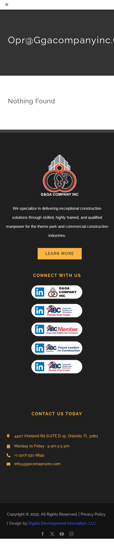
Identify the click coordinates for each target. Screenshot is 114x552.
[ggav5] (57, 286)
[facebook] (43, 534)
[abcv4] (57, 360)
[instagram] (71, 534)
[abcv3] (57, 304)
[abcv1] (57, 323)
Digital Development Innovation (57, 523)
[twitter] (52, 534)
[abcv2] (57, 342)
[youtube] (62, 534)
